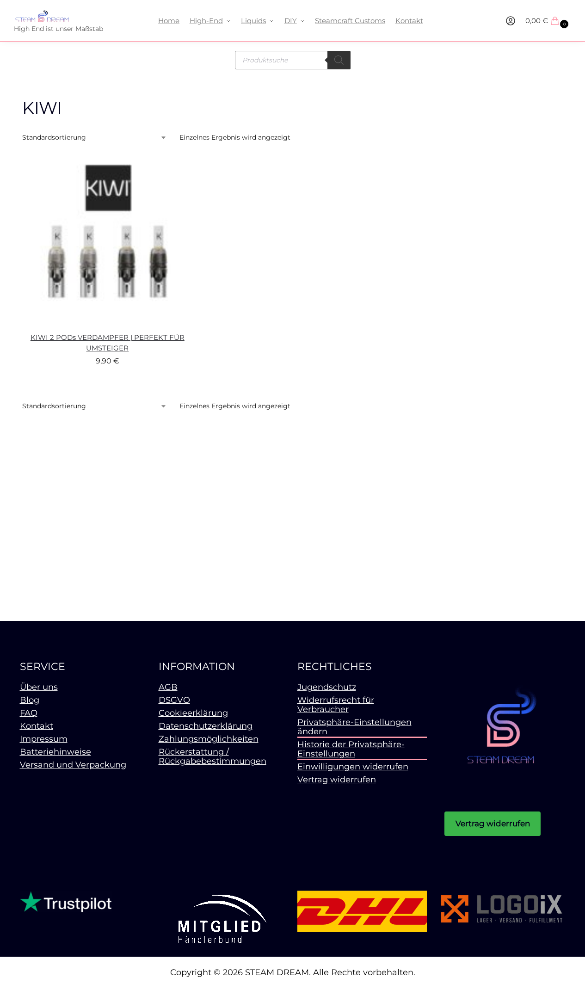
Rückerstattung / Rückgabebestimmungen (212, 756)
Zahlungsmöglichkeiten (209, 739)
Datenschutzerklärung (205, 726)
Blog (29, 700)
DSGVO (174, 700)
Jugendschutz (326, 687)
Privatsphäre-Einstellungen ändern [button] (354, 727)
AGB (168, 687)
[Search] (339, 60)
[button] (548, 21)
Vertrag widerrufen (336, 780)
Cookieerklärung (193, 713)
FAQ (28, 713)
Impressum (44, 739)
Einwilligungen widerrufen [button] (352, 767)
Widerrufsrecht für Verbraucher (335, 704)
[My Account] (510, 21)
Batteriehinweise (55, 752)
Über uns (39, 687)
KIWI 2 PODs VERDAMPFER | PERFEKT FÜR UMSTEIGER (108, 342)
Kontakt (36, 726)
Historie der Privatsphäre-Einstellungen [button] (351, 749)
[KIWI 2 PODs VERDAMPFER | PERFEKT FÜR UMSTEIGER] (107, 240)
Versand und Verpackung (73, 765)
